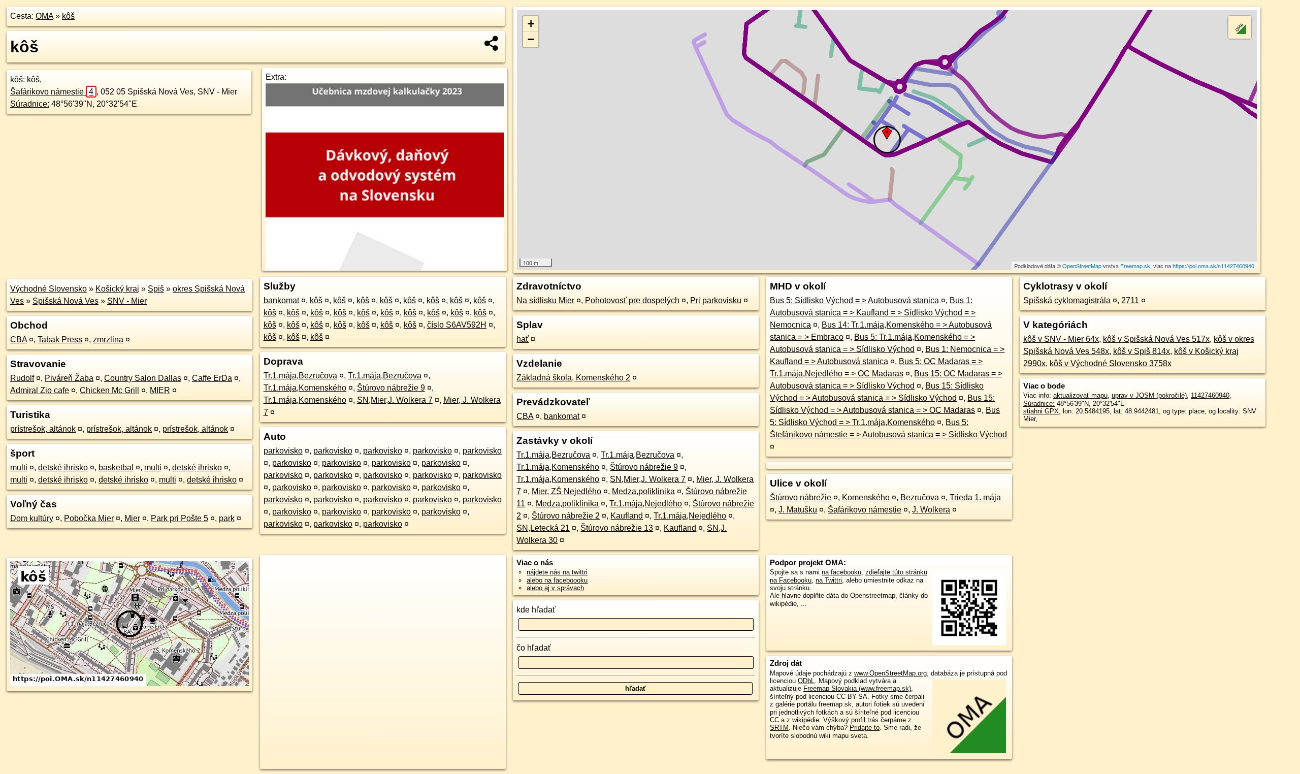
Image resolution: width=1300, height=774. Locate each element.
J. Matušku (797, 509)
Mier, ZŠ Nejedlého (566, 491)
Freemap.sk (1135, 266)
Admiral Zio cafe (39, 390)
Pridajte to (865, 727)
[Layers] (1239, 27)
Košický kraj (117, 288)
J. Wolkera (931, 509)
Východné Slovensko (48, 288)
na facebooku (841, 572)
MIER (160, 390)
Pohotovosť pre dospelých (632, 300)
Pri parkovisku (715, 300)
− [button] (531, 39)
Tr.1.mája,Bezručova (300, 375)
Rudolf (22, 378)
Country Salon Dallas (142, 378)
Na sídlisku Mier (545, 300)
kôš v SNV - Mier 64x (1061, 339)
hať (522, 339)
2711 (1130, 300)
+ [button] (531, 23)
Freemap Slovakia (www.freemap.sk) (857, 688)
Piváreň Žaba (69, 378)
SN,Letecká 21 (543, 528)
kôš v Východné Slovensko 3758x (1111, 363)
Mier (132, 518)
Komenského (866, 497)
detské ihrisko (63, 467)
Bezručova (919, 497)
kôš (68, 16)
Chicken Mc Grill (109, 390)
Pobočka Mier (89, 518)
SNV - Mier (127, 301)
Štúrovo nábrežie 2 (566, 515)
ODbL (806, 681)
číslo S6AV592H (456, 324)
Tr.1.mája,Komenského (305, 387)
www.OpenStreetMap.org (890, 673)
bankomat (281, 300)
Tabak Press (60, 339)
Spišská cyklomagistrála (1067, 300)
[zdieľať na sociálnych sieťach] (492, 43)
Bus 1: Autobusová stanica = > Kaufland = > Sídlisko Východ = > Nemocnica (873, 312)
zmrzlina (108, 339)
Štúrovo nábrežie (800, 497)
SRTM (779, 727)
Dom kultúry (31, 518)
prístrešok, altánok (43, 429)
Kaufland (626, 515)
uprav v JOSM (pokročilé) (1149, 395)
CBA (18, 339)
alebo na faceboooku (557, 580)
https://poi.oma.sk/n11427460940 (1213, 266)
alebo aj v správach (555, 588)
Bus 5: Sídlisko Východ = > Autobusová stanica (854, 300)
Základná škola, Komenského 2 (573, 377)
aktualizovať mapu (1080, 395)
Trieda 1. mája (975, 497)
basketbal (116, 467)
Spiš (156, 288)
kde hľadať (536, 609)
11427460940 (1210, 395)
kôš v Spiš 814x (1141, 351)
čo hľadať (533, 647)
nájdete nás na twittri (557, 572)
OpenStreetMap (1081, 266)
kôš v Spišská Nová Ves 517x (1156, 339)
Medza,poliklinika (643, 491)
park (227, 518)
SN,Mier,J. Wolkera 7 (395, 400)
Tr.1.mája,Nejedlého (645, 503)
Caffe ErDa (212, 378)
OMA (44, 16)
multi (18, 467)
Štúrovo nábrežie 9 (391, 387)
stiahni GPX (1041, 411)
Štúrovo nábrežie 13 (616, 528)
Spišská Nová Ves (65, 301)
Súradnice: (29, 104)
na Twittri (829, 580)
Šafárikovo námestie (51, 91)
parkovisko (283, 450)
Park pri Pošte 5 (179, 518)
